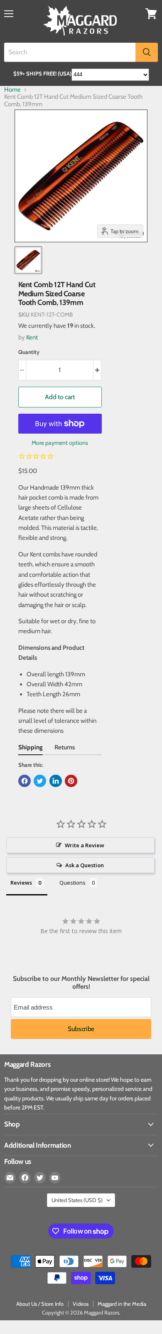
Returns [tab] (64, 747)
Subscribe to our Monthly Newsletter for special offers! (81, 982)
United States (77, 1200)
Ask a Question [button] (84, 865)
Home (12, 89)
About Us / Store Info (40, 1303)
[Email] (10, 1177)
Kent (32, 337)
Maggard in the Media (122, 1303)
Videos (80, 1303)
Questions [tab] (72, 882)
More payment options (60, 442)
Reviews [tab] (21, 882)
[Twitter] (40, 1177)
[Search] (146, 52)
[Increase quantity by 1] (97, 370)
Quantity (28, 352)
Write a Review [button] (84, 845)
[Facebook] (25, 1177)
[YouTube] (55, 1177)
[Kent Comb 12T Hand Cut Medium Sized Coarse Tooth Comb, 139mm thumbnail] (28, 260)
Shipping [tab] (30, 747)
